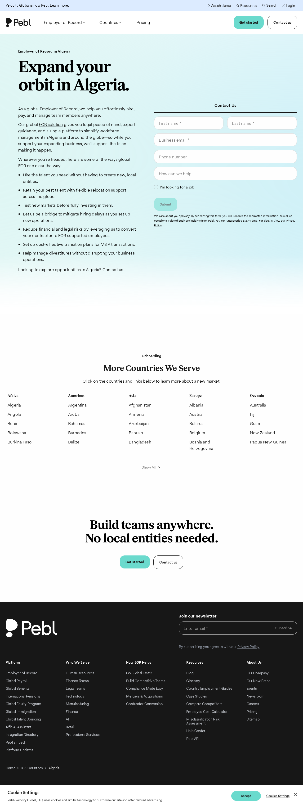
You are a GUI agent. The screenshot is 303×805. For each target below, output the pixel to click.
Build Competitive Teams (145, 680)
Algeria (14, 405)
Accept (246, 796)
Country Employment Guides (209, 688)
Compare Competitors (204, 703)
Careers (253, 703)
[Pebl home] (31, 628)
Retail (70, 726)
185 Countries (32, 767)
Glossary (193, 680)
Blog (190, 673)
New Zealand (262, 433)
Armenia (136, 414)
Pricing (252, 711)
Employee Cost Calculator (206, 711)
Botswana (17, 433)
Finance (72, 711)
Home (10, 767)
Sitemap (253, 719)
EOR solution (51, 124)
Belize (74, 442)
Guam (255, 423)
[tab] (225, 105)
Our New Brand (259, 680)
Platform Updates (19, 749)
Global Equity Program (23, 703)
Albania (196, 405)
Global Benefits (18, 688)
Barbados (77, 433)
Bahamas (76, 423)
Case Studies (196, 696)
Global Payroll (16, 680)
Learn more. (59, 5)
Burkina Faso (19, 442)
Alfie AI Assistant (18, 726)
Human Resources (80, 673)
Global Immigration (21, 711)
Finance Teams (77, 680)
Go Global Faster (139, 673)
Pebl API (192, 738)
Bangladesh (140, 442)
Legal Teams (75, 688)
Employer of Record (21, 673)
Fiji (252, 414)
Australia (258, 405)
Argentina (77, 405)
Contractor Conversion (144, 703)
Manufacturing (77, 703)
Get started (248, 22)
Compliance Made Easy (144, 688)
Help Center (195, 730)
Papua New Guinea (268, 442)
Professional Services (83, 734)
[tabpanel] (225, 173)
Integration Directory (22, 734)
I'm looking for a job (177, 187)
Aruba (74, 414)
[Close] (295, 794)
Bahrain (136, 433)
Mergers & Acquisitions (144, 696)
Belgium (197, 433)
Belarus (196, 423)
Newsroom (255, 696)
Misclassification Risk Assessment (202, 721)
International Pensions (23, 696)
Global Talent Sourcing (23, 719)
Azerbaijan (139, 423)
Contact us (282, 22)
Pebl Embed (15, 742)
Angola (14, 414)
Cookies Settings (278, 796)
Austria (195, 414)
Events (252, 688)
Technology (75, 696)
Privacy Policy (248, 646)
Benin (13, 423)
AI (67, 719)
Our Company (258, 673)
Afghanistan (140, 405)
